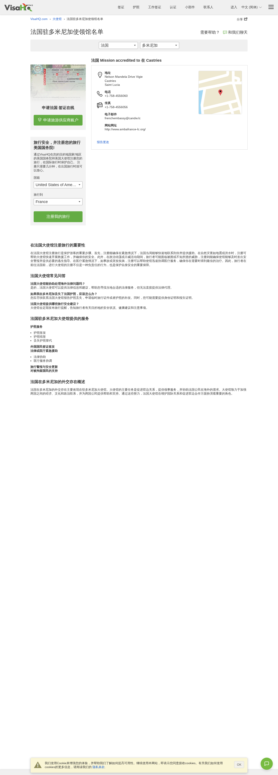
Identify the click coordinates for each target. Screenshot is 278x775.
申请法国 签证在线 (58, 108)
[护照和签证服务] (18, 7)
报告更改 (103, 142)
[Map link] (220, 92)
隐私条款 (99, 767)
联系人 (208, 7)
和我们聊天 (238, 32)
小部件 (190, 7)
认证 (173, 7)
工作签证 (154, 7)
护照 (136, 7)
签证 (121, 7)
